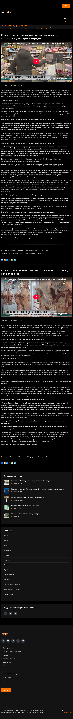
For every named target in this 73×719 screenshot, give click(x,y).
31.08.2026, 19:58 (18, 508)
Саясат (6, 535)
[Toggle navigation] (2, 11)
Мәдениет (7, 560)
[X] (10, 260)
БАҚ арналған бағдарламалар (12, 651)
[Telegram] (15, 260)
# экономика (12, 250)
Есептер (5, 655)
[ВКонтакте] (2, 260)
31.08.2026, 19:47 (18, 483)
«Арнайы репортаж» (10, 594)
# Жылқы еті (12, 457)
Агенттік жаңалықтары (12, 584)
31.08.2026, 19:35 (18, 516)
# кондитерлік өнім (31, 250)
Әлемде (6, 555)
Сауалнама (6, 681)
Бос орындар (7, 662)
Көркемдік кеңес (8, 648)
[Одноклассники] (5, 260)
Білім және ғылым (10, 575)
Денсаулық (7, 580)
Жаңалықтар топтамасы (12, 589)
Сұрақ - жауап (7, 677)
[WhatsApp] (12, 260)
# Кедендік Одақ (45, 250)
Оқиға (6, 570)
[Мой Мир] (7, 260)
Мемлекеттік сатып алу (10, 674)
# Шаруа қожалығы (52, 457)
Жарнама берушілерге (9, 658)
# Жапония (21, 457)
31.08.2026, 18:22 (18, 500)
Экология (7, 565)
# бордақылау (31, 457)
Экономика (7, 550)
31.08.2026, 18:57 (18, 492)
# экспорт (41, 457)
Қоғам (6, 540)
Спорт (6, 545)
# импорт (21, 250)
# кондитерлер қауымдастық (34, 253)
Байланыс (6, 666)
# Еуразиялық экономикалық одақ (12, 253)
